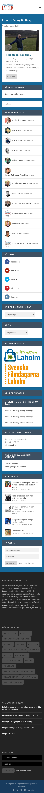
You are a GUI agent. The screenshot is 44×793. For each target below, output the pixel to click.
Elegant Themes (23, 784)
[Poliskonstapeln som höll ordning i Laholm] (8, 497)
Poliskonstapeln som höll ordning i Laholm (22, 497)
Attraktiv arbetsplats (17, 639)
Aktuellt (25, 633)
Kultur (29, 489)
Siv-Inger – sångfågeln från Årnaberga (23, 508)
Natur (28, 660)
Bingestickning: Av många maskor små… (22, 521)
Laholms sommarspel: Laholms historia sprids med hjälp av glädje (25, 484)
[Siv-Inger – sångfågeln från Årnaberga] (8, 508)
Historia (23, 489)
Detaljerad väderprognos (15, 94)
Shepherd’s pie (18, 531)
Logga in (11, 563)
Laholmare (30, 511)
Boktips (8, 644)
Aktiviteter (10, 633)
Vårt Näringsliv (13, 682)
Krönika (34, 59)
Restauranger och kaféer (18, 671)
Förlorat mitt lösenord (26, 563)
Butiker (20, 644)
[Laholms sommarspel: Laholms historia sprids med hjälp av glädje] (8, 484)
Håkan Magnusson (14, 59)
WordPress (22, 786)
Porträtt (14, 513)
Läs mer (11, 77)
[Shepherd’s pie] (8, 532)
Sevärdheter (11, 677)
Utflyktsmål (29, 677)
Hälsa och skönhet (15, 650)
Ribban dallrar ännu (18, 54)
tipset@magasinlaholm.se (15, 467)
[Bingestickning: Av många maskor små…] (8, 521)
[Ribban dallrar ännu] (22, 40)
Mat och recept (28, 533)
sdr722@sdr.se (11, 445)
